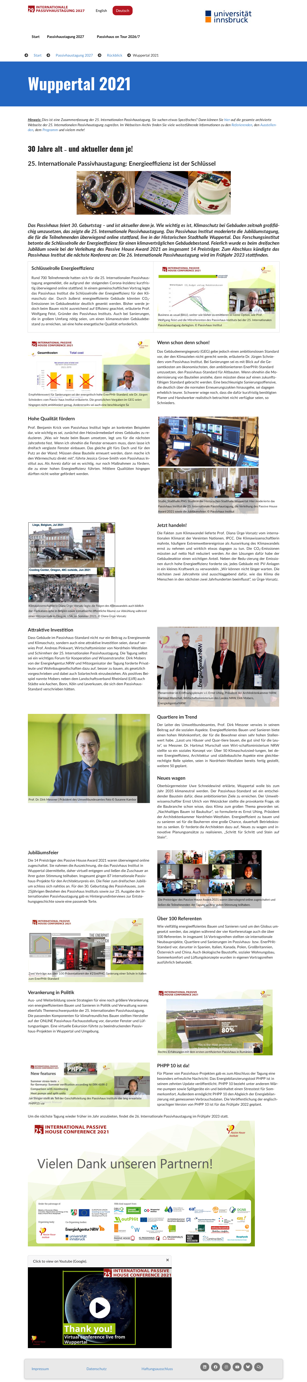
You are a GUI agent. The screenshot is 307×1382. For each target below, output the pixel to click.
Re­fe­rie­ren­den (241, 125)
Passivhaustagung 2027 (65, 36)
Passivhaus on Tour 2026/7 (118, 36)
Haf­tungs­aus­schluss (157, 1369)
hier (227, 119)
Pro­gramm (50, 130)
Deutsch (122, 10)
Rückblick (114, 55)
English (101, 10)
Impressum (40, 1369)
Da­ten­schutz (97, 1369)
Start (36, 36)
